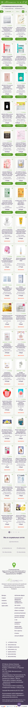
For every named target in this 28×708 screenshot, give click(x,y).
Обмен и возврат (19, 610)
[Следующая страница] (18, 532)
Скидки (4, 598)
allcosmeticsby (12, 654)
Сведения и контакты (17, 623)
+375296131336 (12, 642)
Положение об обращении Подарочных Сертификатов (18, 600)
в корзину (8, 39)
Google (21, 701)
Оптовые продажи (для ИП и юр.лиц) (19, 616)
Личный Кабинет (19, 636)
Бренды (4, 595)
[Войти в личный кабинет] (20, 2)
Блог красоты (18, 630)
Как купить (17, 605)
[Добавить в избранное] (12, 15)
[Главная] (2, 8)
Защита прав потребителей (18, 627)
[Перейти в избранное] (23, 2)
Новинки (4, 600)
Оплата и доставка (19, 608)
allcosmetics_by (12, 649)
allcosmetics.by (12, 644)
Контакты (4, 603)
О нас (15, 619)
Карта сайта (5, 605)
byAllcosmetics (12, 651)
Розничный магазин (20, 613)
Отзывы (16, 633)
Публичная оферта (19, 595)
